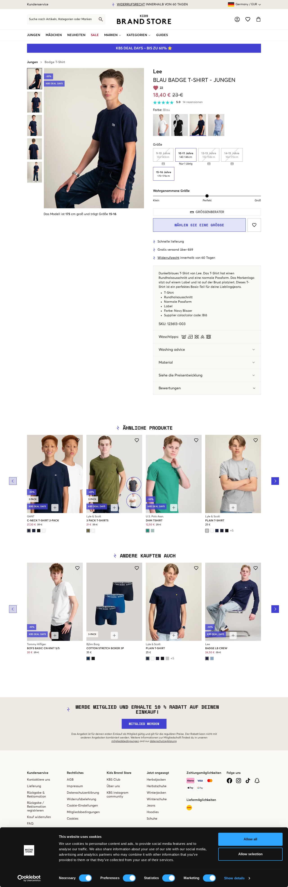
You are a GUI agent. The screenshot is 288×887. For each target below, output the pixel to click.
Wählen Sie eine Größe (199, 225)
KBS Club (113, 779)
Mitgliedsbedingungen (83, 812)
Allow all (250, 839)
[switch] (129, 878)
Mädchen (54, 35)
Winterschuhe (157, 799)
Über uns (113, 786)
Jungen (33, 35)
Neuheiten (76, 35)
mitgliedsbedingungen (125, 741)
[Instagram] (238, 780)
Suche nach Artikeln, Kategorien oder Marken (60, 19)
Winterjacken (156, 792)
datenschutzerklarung (163, 741)
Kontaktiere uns (38, 779)
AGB (70, 779)
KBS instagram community (117, 794)
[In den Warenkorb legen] (54, 507)
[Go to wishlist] (247, 19)
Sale (95, 35)
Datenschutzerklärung (83, 792)
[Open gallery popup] (94, 138)
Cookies (72, 818)
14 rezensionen (193, 102)
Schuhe (152, 818)
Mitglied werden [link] (144, 723)
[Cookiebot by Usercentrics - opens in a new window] (29, 878)
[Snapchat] (257, 780)
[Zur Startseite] (144, 19)
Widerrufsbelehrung (81, 799)
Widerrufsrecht (125, 4)
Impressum (75, 786)
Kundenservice (37, 4)
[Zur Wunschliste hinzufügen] (254, 225)
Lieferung (34, 786)
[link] (144, 19)
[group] (207, 164)
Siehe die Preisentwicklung (180, 375)
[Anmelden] (237, 19)
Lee (157, 71)
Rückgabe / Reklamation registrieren (36, 806)
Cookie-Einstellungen (82, 805)
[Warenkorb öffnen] (258, 19)
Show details (234, 878)
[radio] (185, 155)
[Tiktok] (248, 780)
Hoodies (153, 812)
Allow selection (250, 854)
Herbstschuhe (156, 786)
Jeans (151, 805)
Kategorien (137, 35)
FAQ (30, 823)
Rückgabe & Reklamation (36, 794)
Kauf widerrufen (39, 817)
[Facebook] (229, 780)
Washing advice (172, 349)
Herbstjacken (156, 779)
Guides (162, 35)
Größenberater (210, 212)
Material (166, 362)
